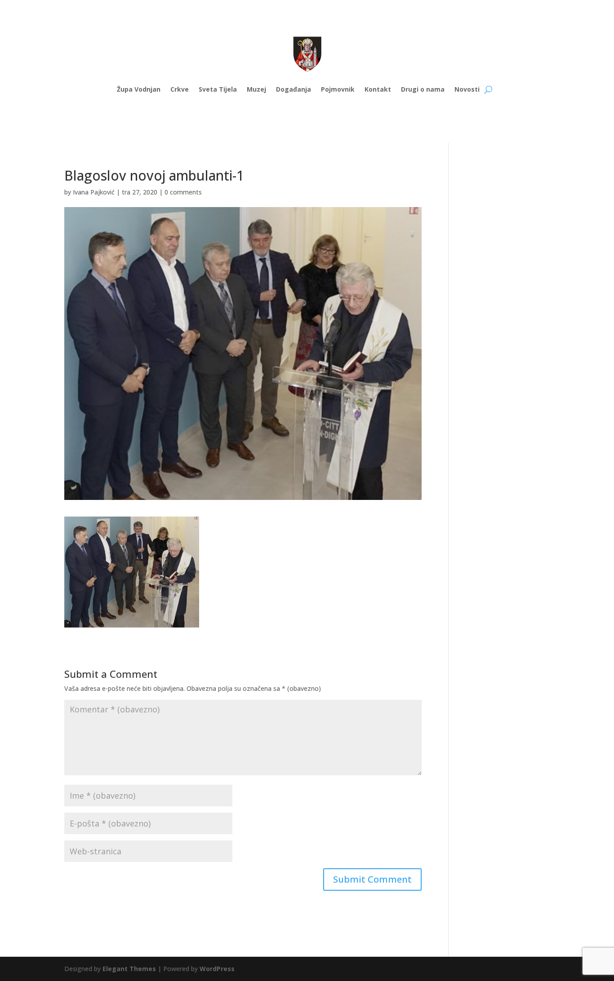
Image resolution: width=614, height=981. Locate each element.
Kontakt (378, 89)
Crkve (179, 89)
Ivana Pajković (94, 192)
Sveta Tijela (218, 89)
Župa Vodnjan (138, 89)
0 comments (183, 192)
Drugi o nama (423, 89)
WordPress (217, 968)
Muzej (256, 89)
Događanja (293, 89)
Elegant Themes (129, 968)
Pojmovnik (338, 89)
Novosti (467, 89)
